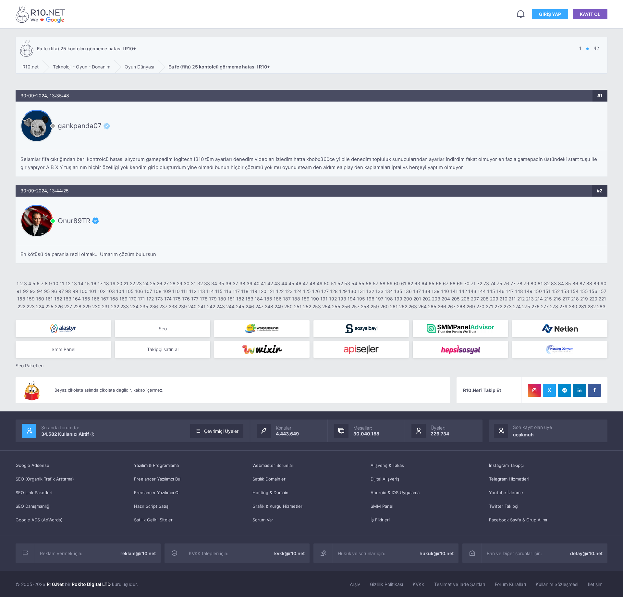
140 (445, 291)
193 (342, 298)
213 (530, 298)
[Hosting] (63, 328)
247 (259, 306)
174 (168, 298)
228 (77, 306)
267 (451, 306)
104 (120, 291)
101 (92, 291)
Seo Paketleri (29, 365)
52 (340, 283)
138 (426, 291)
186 (278, 298)
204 (446, 298)
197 (380, 298)
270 (480, 306)
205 (455, 298)
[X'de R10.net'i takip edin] (549, 390)
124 (298, 291)
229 (87, 306)
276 (535, 306)
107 (148, 291)
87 (582, 283)
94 (40, 291)
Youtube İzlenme (506, 492)
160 (40, 298)
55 (361, 283)
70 (467, 283)
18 (106, 283)
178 (204, 298)
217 (566, 298)
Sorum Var (262, 519)
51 (333, 283)
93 (33, 291)
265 (432, 306)
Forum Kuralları (510, 584)
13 (74, 283)
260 (384, 306)
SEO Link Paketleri (34, 492)
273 (508, 306)
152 (556, 291)
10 (55, 283)
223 (31, 306)
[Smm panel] (460, 328)
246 (250, 306)
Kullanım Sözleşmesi (557, 584)
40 (257, 283)
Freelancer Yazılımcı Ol (156, 492)
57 (375, 283)
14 (80, 283)
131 (361, 291)
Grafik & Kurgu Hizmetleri (277, 506)
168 (114, 298)
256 (346, 306)
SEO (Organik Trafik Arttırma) (45, 478)
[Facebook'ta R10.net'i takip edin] (594, 390)
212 (521, 298)
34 (214, 283)
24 (146, 283)
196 (370, 298)
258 (365, 306)
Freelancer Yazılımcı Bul (157, 478)
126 (316, 291)
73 (486, 283)
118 (245, 291)
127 (325, 291)
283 (601, 306)
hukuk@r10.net (437, 553)
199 (398, 298)
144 (482, 291)
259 (375, 306)
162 (58, 298)
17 (100, 283)
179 (213, 298)
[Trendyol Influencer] (262, 349)
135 (398, 291)
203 (436, 298)
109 (167, 291)
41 (263, 283)
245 (240, 306)
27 (166, 283)
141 (454, 291)
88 (589, 283)
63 (417, 283)
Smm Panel (63, 349)
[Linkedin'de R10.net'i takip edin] (579, 390)
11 (62, 283)
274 (517, 306)
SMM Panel (382, 506)
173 (159, 298)
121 (271, 291)
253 (316, 306)
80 (533, 283)
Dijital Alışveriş (385, 478)
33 (207, 283)
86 (575, 283)
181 (231, 298)
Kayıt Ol (590, 14)
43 (277, 283)
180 (222, 298)
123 (289, 291)
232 (115, 306)
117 (236, 291)
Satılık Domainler (269, 478)
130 (352, 291)
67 (445, 283)
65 (431, 283)
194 (352, 298)
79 (526, 283)
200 (408, 298)
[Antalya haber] (262, 328)
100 (83, 291)
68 (453, 283)
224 (40, 306)
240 (192, 306)
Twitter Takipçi (503, 506)
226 (59, 306)
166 (96, 298)
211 (512, 298)
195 (361, 298)
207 (475, 298)
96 (54, 291)
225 (49, 306)
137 (417, 291)
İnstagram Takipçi (506, 465)
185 (268, 298)
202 (426, 298)
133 (379, 291)
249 (279, 306)
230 (96, 306)
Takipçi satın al (162, 349)
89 (596, 283)
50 (327, 283)
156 (593, 291)
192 (333, 298)
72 (479, 283)
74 (492, 283)
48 (312, 283)
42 (270, 283)
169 (123, 298)
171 (141, 298)
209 (494, 298)
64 (424, 283)
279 (563, 306)
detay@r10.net (586, 553)
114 (210, 291)
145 (491, 291)
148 (519, 291)
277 (545, 306)
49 (320, 283)
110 (176, 291)
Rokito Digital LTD (91, 584)
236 (154, 306)
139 (436, 291)
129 (343, 291)
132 (370, 291)
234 (134, 306)
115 (219, 291)
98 (68, 291)
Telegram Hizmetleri (509, 478)
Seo (163, 328)
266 (442, 306)
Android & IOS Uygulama (395, 492)
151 (547, 291)
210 (503, 298)
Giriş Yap (550, 14)
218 (575, 298)
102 (101, 291)
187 (287, 298)
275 (526, 306)
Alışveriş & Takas (387, 465)
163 (67, 298)
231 (106, 306)
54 (354, 283)
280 (573, 306)
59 (390, 283)
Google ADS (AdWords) (39, 519)
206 (465, 298)
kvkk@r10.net (289, 553)
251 (298, 306)
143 (472, 291)
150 (538, 291)
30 (186, 283)
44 (284, 283)
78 (519, 283)
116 (227, 291)
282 (592, 306)
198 (389, 298)
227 (68, 306)
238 (173, 306)
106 (139, 291)
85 (568, 283)
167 (105, 298)
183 (249, 298)
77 (513, 283)
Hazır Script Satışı (151, 506)
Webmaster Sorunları (273, 465)
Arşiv (355, 584)
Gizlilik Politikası (386, 584)
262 (403, 306)
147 (510, 291)
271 (489, 306)
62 (410, 283)
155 (584, 291)
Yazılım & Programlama (156, 465)
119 (253, 291)
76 (506, 283)
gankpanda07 (80, 126)
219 (584, 298)
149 (528, 291)
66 (439, 283)
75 (499, 283)
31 (193, 283)
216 (557, 298)
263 (413, 306)
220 (593, 298)
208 (484, 298)
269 (471, 306)
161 (49, 298)
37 (235, 283)
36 (228, 283)
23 (139, 283)
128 (334, 291)
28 (173, 283)
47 (305, 283)
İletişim (595, 584)
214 (539, 298)
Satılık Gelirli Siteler (153, 519)
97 (61, 291)
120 (262, 291)
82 (547, 283)
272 (498, 306)
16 (93, 283)
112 (192, 291)
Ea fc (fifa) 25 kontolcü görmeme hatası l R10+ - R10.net (41, 14)
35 (221, 283)
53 (347, 283)
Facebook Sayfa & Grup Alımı (518, 519)
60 (397, 283)
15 (87, 283)
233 (124, 306)
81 (540, 283)
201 (417, 298)
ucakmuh (523, 434)
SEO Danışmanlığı (33, 506)
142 (463, 291)
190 (315, 298)
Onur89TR (74, 221)
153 (565, 291)
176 (186, 298)
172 (150, 298)
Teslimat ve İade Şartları (459, 584)
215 (548, 298)
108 (157, 291)
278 (554, 306)
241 (202, 306)
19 (113, 283)
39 (249, 283)
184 (259, 298)
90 (603, 283)
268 (461, 306)
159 (31, 298)
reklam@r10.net (138, 553)
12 (68, 283)
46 (298, 283)
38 (242, 283)
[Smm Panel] (361, 328)
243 (220, 306)
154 (574, 291)
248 (269, 306)
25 (152, 283)
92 (26, 291)
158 (21, 298)
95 (47, 291)
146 (500, 291)
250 (288, 306)
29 (179, 283)
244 (230, 306)
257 (355, 306)
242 (211, 306)
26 (159, 283)
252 (307, 306)
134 (389, 291)
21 (126, 283)
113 (201, 291)
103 (111, 291)
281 (582, 306)
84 (561, 283)
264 (422, 306)
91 (19, 291)
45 (291, 283)
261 (394, 306)
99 (75, 291)
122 (280, 291)
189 (305, 298)
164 (77, 298)
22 (132, 283)
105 (130, 291)
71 (473, 283)
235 (144, 306)
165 (86, 298)
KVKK (418, 584)
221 (602, 298)
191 (324, 298)
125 (307, 291)
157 (602, 291)
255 (336, 306)
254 (326, 306)
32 (200, 283)
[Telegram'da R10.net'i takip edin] (564, 390)
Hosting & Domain (270, 492)
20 (119, 283)
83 (554, 283)
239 (182, 306)
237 (163, 306)
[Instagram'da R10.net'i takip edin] (534, 390)
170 (133, 298)
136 (408, 291)
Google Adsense (32, 465)
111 (184, 291)
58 (382, 283)
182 (240, 298)
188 (296, 298)
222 (21, 306)
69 (460, 283)
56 (369, 283)
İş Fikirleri (380, 519)
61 (403, 283)
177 (195, 298)
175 (177, 298)
